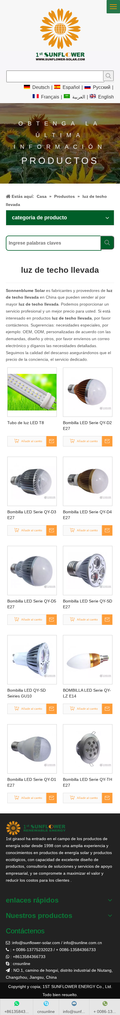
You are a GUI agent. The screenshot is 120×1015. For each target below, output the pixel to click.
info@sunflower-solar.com (36, 942)
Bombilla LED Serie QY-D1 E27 (31, 782)
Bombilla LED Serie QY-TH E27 (87, 782)
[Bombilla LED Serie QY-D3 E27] (32, 481)
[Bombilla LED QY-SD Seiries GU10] (32, 659)
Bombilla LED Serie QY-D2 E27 (87, 425)
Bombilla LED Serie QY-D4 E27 (87, 515)
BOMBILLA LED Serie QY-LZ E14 (87, 693)
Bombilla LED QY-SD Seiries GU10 (26, 693)
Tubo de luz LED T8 (25, 422)
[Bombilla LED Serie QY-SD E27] (87, 570)
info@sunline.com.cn (82, 942)
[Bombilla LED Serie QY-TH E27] (87, 748)
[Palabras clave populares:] (108, 76)
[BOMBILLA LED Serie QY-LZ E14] (87, 659)
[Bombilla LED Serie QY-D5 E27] (32, 570)
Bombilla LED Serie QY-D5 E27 (31, 604)
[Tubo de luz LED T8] (32, 392)
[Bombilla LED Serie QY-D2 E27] (87, 392)
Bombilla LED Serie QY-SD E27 (87, 604)
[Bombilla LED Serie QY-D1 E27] (32, 748)
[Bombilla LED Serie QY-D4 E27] (87, 481)
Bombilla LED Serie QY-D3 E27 (31, 515)
